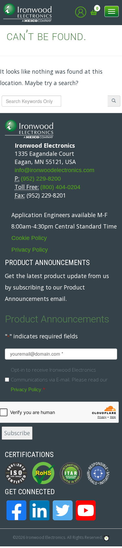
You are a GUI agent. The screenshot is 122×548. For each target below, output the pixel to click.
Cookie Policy (29, 238)
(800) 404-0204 (60, 187)
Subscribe (17, 433)
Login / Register (80, 12)
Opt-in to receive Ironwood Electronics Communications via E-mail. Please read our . (59, 379)
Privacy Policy (29, 249)
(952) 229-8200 (41, 178)
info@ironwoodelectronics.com (54, 170)
